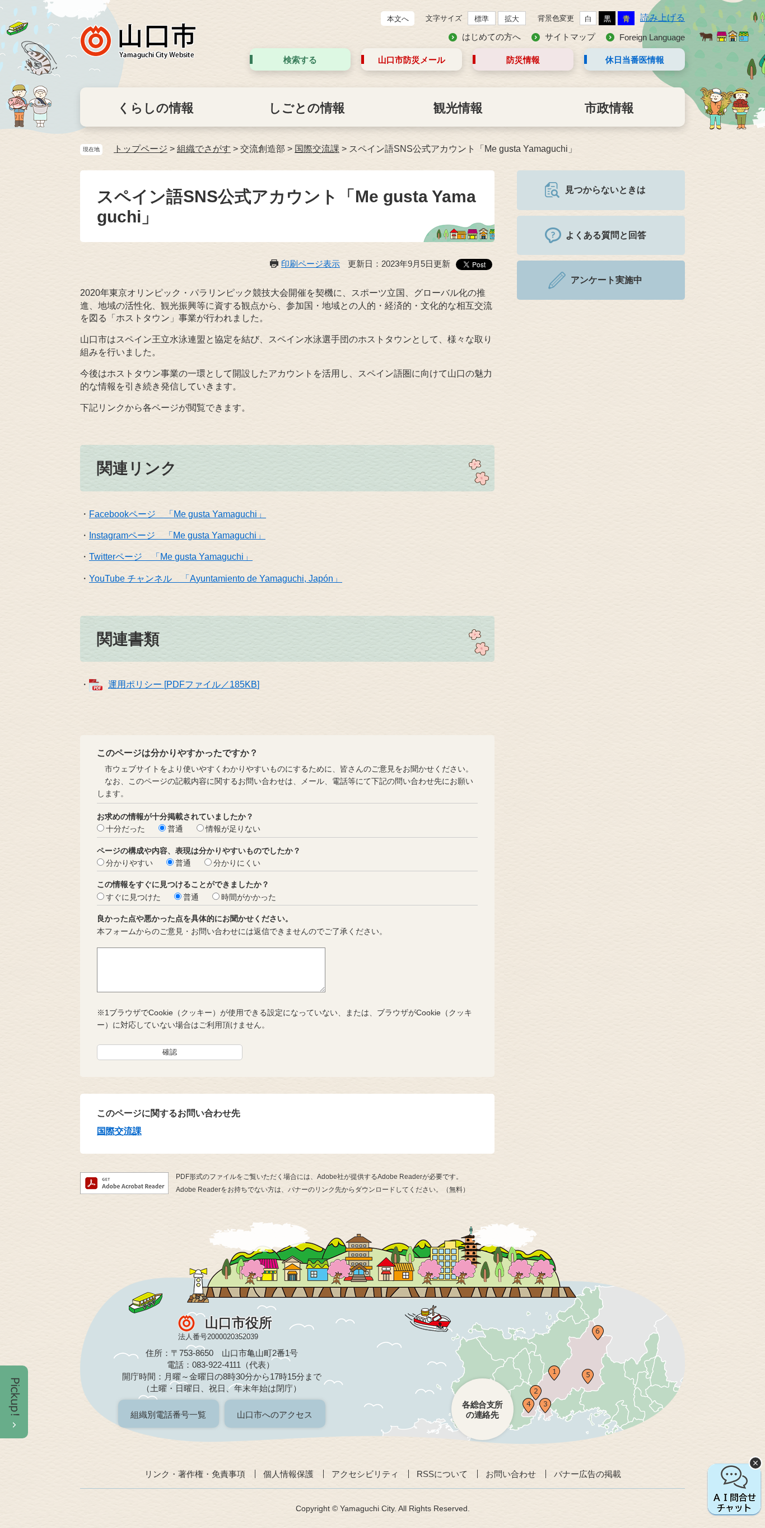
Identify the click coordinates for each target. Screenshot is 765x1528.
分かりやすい (129, 862)
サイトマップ (570, 36)
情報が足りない (233, 828)
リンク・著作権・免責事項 (194, 1474)
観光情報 (458, 108)
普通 (175, 828)
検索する (300, 59)
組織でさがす (204, 149)
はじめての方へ (491, 36)
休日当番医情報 (634, 59)
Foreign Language (652, 37)
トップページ (140, 149)
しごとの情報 (307, 108)
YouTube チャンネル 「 (139, 578)
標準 (481, 19)
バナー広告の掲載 (587, 1474)
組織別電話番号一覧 (168, 1414)
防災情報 (523, 59)
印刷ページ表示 (310, 263)
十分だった (125, 828)
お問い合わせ (511, 1474)
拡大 (512, 19)
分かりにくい (236, 862)
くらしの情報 (156, 108)
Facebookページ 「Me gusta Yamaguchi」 (177, 514)
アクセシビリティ (365, 1474)
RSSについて (442, 1474)
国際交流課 (317, 149)
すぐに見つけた (133, 897)
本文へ (398, 19)
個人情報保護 (288, 1474)
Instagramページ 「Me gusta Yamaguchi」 (177, 535)
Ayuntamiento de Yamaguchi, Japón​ (261, 578)
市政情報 (609, 108)
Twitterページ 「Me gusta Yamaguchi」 (171, 556)
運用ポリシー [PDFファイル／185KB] (183, 684)
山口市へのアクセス (274, 1414)
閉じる (755, 1463)
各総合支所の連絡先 (482, 1409)
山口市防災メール (411, 59)
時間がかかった (248, 897)
